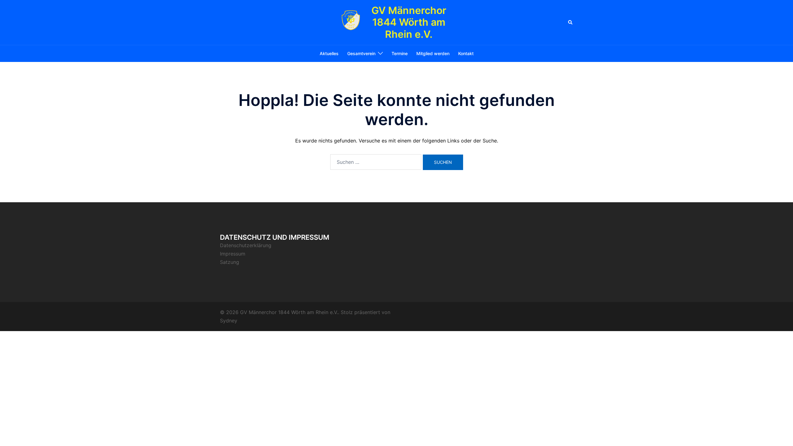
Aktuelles (329, 53)
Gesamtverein (361, 53)
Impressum (232, 254)
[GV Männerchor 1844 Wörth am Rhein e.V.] (351, 22)
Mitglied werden (432, 53)
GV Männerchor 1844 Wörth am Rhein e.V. (408, 22)
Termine (400, 53)
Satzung (229, 262)
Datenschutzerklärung (245, 245)
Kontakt (466, 53)
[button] (570, 22)
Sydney (228, 320)
